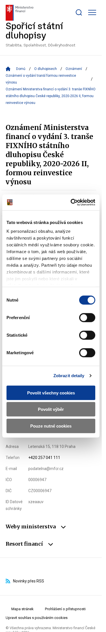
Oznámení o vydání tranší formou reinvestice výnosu (41, 79)
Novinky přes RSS (28, 581)
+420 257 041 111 (44, 457)
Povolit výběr (51, 409)
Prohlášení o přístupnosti (65, 609)
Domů (20, 69)
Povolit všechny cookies (51, 392)
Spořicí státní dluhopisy (40, 34)
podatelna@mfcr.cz (46, 468)
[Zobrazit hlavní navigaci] (92, 12)
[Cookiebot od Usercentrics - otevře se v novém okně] (71, 202)
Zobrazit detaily (69, 375)
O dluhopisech (45, 69)
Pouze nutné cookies (51, 425)
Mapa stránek (22, 609)
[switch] (87, 317)
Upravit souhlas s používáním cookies (37, 618)
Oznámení (74, 69)
